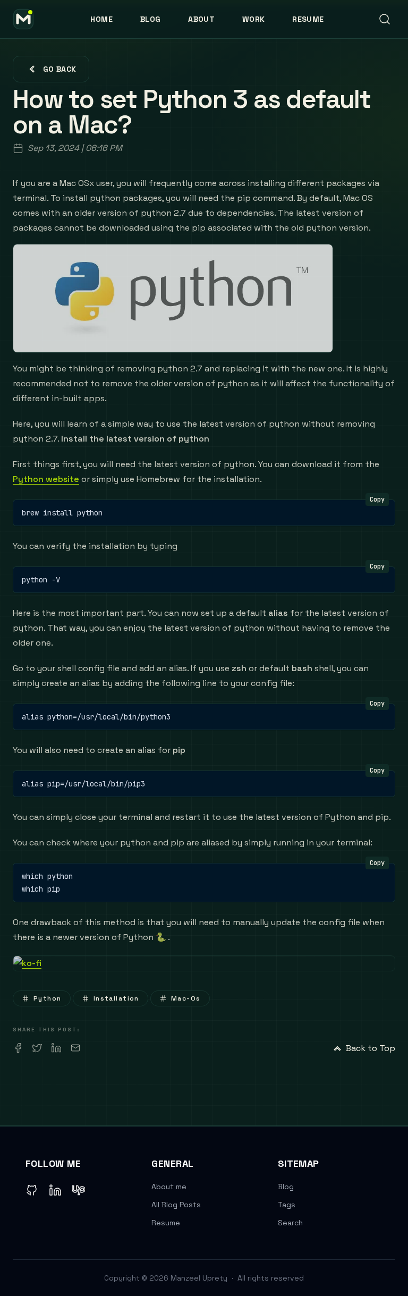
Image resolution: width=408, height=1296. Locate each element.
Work (253, 19)
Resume (308, 19)
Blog (150, 19)
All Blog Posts (176, 1204)
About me (168, 1186)
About (201, 19)
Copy (377, 499)
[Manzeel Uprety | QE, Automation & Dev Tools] (23, 19)
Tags (286, 1204)
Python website (46, 479)
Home (101, 19)
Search (290, 1222)
